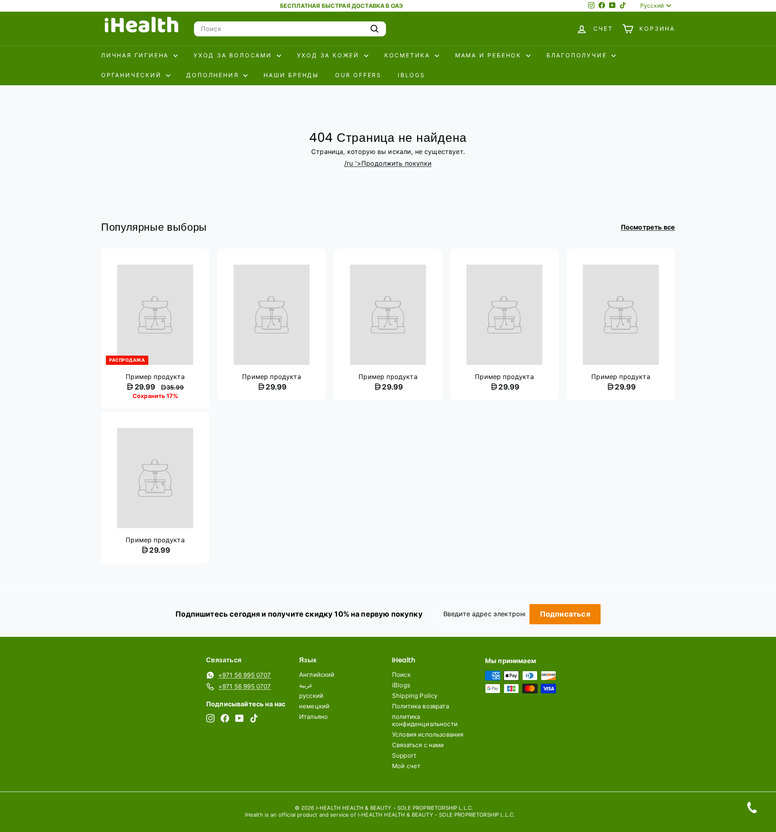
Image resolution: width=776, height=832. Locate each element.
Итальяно (313, 716)
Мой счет (406, 766)
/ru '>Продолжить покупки (388, 163)
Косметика (408, 55)
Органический (132, 75)
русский (311, 695)
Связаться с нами (418, 745)
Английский (317, 674)
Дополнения (213, 75)
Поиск (401, 674)
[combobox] (290, 28)
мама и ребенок (489, 55)
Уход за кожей (329, 55)
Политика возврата (420, 706)
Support (404, 755)
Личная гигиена (136, 55)
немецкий (314, 706)
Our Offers (358, 75)
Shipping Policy (414, 695)
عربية (306, 685)
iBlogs (411, 75)
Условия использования (427, 734)
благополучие (577, 55)
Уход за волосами (234, 55)
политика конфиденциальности (425, 720)
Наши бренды (291, 75)
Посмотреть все (648, 227)
